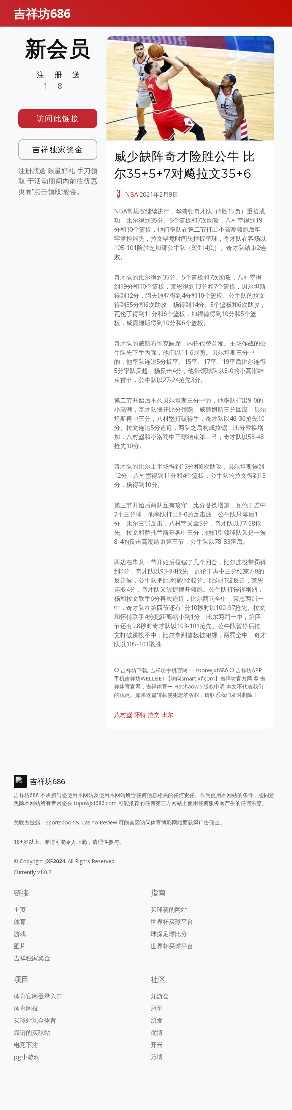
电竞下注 (26, 1045)
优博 (157, 1032)
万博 (157, 1057)
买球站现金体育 (35, 1020)
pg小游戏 (27, 1057)
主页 (20, 909)
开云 (157, 1045)
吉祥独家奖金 (58, 149)
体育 (20, 921)
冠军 (157, 1008)
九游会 (160, 996)
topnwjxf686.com (95, 803)
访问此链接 (57, 118)
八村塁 (123, 715)
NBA (131, 194)
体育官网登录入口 (38, 996)
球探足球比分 (169, 934)
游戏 (20, 934)
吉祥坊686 (42, 13)
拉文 (154, 715)
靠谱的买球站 (32, 1032)
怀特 (140, 715)
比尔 (167, 715)
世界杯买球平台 (172, 921)
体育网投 (26, 1008)
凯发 (157, 1020)
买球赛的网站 (169, 909)
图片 (20, 946)
